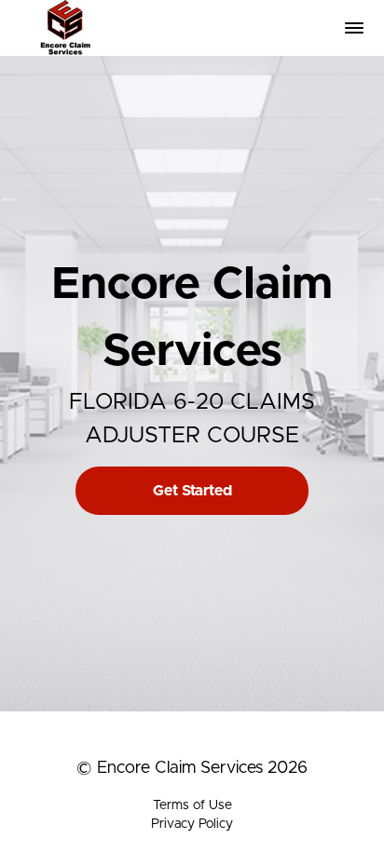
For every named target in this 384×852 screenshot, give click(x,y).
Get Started (192, 490)
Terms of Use (192, 805)
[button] (354, 27)
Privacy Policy (192, 824)
